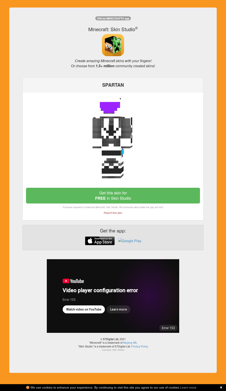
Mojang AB (129, 342)
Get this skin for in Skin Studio (113, 195)
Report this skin (113, 213)
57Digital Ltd (110, 339)
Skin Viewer (118, 349)
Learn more (188, 387)
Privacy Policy (139, 346)
